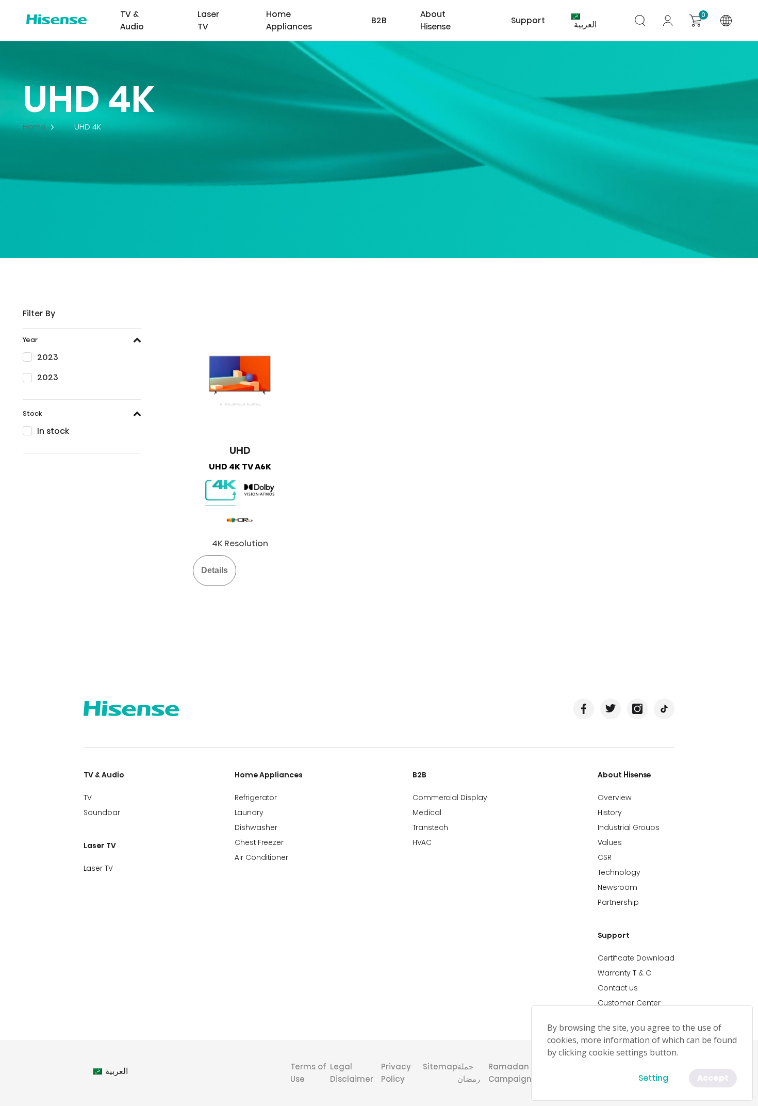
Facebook (583, 708)
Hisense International (56, 20)
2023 (47, 357)
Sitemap (440, 1066)
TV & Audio (104, 775)
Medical (427, 812)
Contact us (618, 988)
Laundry (249, 812)
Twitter (610, 708)
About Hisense (435, 20)
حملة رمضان (468, 1072)
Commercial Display (450, 797)
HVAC (422, 842)
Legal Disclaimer (351, 1072)
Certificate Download (636, 958)
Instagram (637, 708)
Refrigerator (256, 797)
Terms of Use (308, 1072)
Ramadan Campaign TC (516, 1072)
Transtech (430, 827)
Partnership (618, 902)
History (610, 812)
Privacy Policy (396, 1072)
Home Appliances (269, 775)
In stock (53, 431)
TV (88, 797)
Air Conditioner (261, 857)
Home (34, 126)
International (726, 20)
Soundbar (102, 812)
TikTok (664, 708)
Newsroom (617, 887)
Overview (615, 797)
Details (214, 570)
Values (610, 842)
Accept (713, 1078)
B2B (419, 775)
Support (614, 935)
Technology (619, 872)
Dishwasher (256, 827)
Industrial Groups (629, 827)
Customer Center (629, 1003)
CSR (605, 857)
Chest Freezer (259, 842)
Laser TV (208, 20)
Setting (653, 1078)
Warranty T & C (624, 973)
